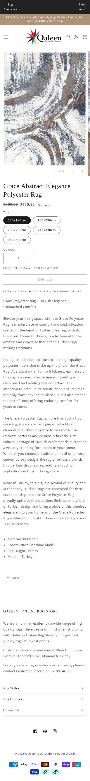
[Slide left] (72, 171)
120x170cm (17, 220)
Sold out (45, 279)
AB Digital (68, 754)
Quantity (9, 249)
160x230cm (47, 220)
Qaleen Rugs (34, 754)
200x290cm (17, 230)
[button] (5, 37)
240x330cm (47, 230)
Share (16, 578)
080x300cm (17, 240)
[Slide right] (82, 171)
